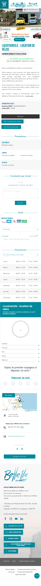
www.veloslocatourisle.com (16, 436)
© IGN (35, 410)
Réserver (20, 116)
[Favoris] (31, 4)
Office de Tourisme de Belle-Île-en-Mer (14, 487)
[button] (35, 4)
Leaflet (31, 410)
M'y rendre (8, 395)
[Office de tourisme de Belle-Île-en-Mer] (16, 473)
